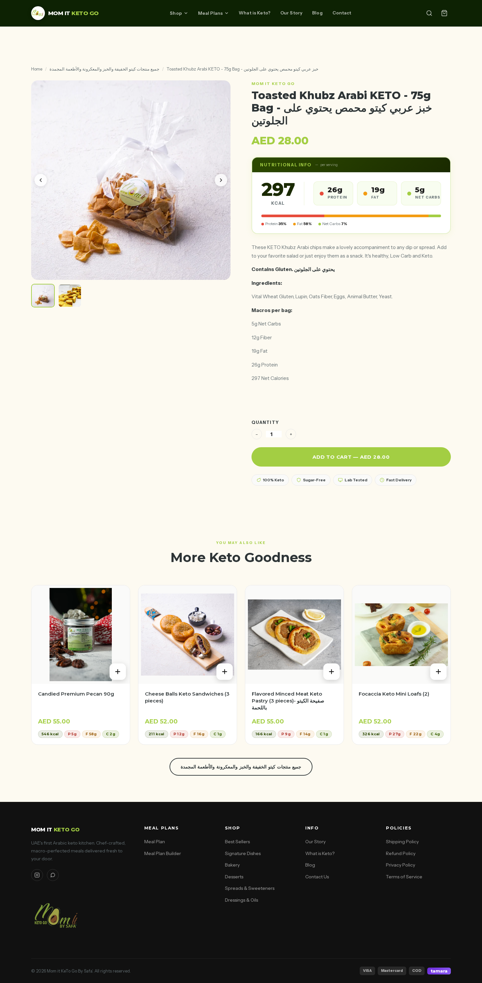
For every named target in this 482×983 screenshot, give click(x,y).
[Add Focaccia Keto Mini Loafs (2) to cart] (438, 671)
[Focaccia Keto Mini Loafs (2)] (401, 634)
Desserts (234, 877)
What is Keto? (255, 12)
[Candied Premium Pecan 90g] (80, 634)
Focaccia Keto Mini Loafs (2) (394, 694)
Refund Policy (400, 853)
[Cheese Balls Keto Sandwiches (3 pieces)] (187, 634)
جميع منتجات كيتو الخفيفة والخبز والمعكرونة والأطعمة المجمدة (104, 69)
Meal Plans (210, 13)
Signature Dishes (243, 853)
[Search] (429, 13)
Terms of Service (404, 877)
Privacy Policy (400, 865)
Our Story (291, 12)
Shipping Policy (402, 842)
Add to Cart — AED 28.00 (351, 457)
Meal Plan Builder (162, 853)
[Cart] (444, 13)
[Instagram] (37, 875)
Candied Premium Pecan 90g (76, 694)
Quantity (265, 422)
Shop (176, 13)
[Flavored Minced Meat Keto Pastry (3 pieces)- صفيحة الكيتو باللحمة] (294, 634)
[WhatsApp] (53, 875)
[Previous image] (40, 180)
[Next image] (221, 180)
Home (36, 69)
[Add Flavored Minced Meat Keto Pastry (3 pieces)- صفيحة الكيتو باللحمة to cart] (331, 671)
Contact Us (317, 877)
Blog (317, 12)
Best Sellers (237, 842)
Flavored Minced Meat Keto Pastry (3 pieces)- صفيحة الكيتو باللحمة (288, 701)
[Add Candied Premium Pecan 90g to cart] (118, 671)
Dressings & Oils (241, 900)
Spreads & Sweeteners (249, 888)
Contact (341, 12)
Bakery (232, 865)
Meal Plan (154, 842)
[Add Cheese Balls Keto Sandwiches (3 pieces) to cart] (224, 671)
